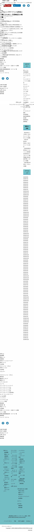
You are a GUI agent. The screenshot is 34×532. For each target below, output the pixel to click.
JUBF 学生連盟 (3, 84)
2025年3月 (25, 207)
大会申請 (2, 25)
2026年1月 (25, 189)
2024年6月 (25, 223)
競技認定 (2, 58)
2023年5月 (25, 246)
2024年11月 (26, 214)
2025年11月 (26, 193)
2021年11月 (26, 277)
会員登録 (20, 498)
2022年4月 (25, 269)
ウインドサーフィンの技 (5, 46)
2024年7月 (25, 221)
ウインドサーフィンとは (5, 42)
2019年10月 (26, 321)
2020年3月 (25, 313)
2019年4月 (25, 332)
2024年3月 (25, 228)
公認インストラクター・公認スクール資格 (9, 65)
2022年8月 (25, 261)
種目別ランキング (4, 33)
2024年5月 (25, 224)
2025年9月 (25, 196)
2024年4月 (25, 226)
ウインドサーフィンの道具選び (7, 48)
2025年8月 (25, 198)
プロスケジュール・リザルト (6, 30)
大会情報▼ (26, 102)
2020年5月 (25, 309)
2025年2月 (25, 208)
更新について (21, 492)
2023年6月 (25, 244)
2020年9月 (25, 302)
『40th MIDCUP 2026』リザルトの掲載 (27, 164)
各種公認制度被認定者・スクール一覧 (8, 69)
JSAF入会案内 (21, 521)
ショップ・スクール (4, 72)
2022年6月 (25, 265)
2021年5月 (25, 288)
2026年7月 (25, 178)
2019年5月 (25, 330)
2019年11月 (26, 320)
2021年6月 (25, 286)
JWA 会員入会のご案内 (22, 488)
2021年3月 (25, 291)
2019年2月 (25, 336)
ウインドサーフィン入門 (5, 44)
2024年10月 (26, 216)
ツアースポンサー (4, 37)
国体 (24, 112)
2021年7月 (25, 284)
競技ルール (2, 12)
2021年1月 (25, 295)
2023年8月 (25, 240)
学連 (15, 521)
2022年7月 (25, 263)
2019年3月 (25, 334)
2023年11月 (26, 235)
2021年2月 (25, 293)
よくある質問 (3, 51)
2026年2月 (25, 187)
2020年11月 (26, 299)
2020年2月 (25, 314)
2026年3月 (25, 186)
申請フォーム (3, 62)
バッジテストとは (4, 55)
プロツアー (25, 100)
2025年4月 (25, 205)
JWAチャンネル (3, 23)
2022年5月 (25, 267)
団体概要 (2, 355)
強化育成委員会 (26, 116)
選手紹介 (2, 32)
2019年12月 (26, 318)
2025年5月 (25, 203)
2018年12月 (26, 339)
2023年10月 (26, 237)
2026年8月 (25, 177)
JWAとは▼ (18, 102)
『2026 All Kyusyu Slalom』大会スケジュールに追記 (26, 143)
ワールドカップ (26, 111)
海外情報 (2, 93)
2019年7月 (25, 327)
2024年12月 (26, 212)
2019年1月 (25, 337)
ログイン (19, 501)
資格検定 (25, 121)
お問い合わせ (3, 90)
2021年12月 (26, 276)
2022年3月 (25, 270)
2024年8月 (25, 219)
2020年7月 (25, 306)
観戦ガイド (2, 35)
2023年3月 (25, 249)
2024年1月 (25, 231)
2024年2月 (25, 230)
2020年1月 (25, 316)
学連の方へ (20, 494)
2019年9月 (25, 323)
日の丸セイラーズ (4, 88)
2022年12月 (26, 254)
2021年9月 (25, 281)
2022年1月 (25, 274)
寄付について (3, 17)
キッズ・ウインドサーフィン (6, 49)
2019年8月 (25, 325)
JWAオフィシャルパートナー (6, 16)
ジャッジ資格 (3, 67)
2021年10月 (26, 279)
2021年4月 (25, 290)
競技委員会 (25, 119)
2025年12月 (26, 191)
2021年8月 (25, 283)
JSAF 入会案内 (3, 86)
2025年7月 (25, 200)
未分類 (24, 118)
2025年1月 (25, 210)
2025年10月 (26, 194)
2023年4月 (25, 247)
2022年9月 (25, 260)
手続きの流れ (21, 490)
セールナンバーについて (23, 496)
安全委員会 (25, 114)
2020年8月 (25, 304)
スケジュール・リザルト (5, 21)
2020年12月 (26, 297)
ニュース (2, 39)
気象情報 (2, 91)
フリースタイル (26, 98)
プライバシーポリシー (7, 526)
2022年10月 (26, 258)
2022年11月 (26, 256)
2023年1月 (25, 253)
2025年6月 (25, 201)
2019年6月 (25, 329)
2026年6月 (25, 180)
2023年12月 (26, 233)
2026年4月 (25, 184)
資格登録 (2, 71)
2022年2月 (25, 272)
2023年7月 (25, 242)
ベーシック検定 (3, 56)
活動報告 (2, 14)
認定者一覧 (2, 60)
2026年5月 (25, 182)
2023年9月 (25, 239)
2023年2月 (25, 251)
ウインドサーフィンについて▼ (16, 104)
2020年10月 (26, 300)
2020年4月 (25, 311)
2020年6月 (25, 307)
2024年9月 (25, 217)
